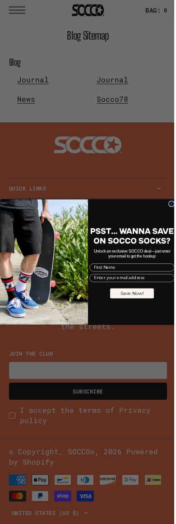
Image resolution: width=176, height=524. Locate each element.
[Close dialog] (168, 203)
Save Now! (128, 293)
